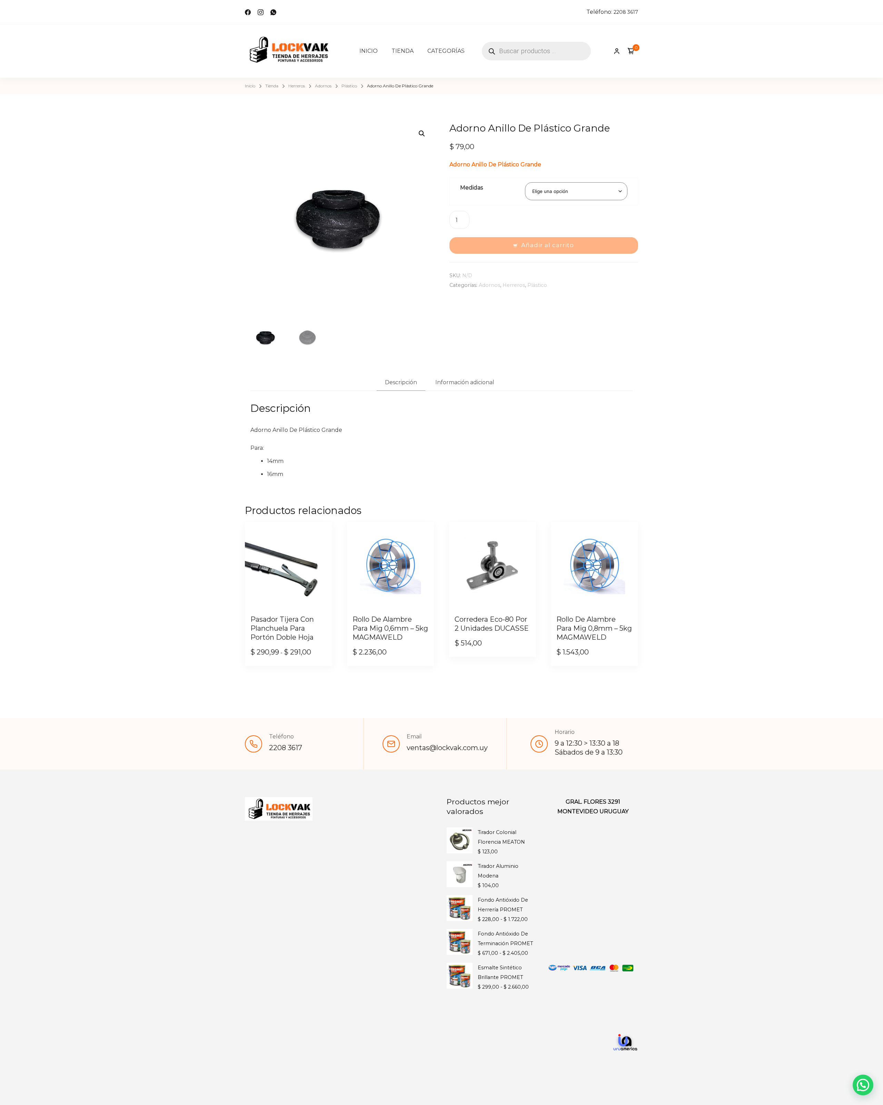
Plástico (537, 285)
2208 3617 (626, 12)
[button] (422, 133)
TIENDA (402, 51)
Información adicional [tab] (464, 382)
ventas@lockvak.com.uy (447, 748)
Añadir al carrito (547, 245)
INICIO (368, 51)
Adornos (489, 285)
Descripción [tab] (401, 382)
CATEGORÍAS (446, 51)
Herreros (514, 285)
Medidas (471, 187)
